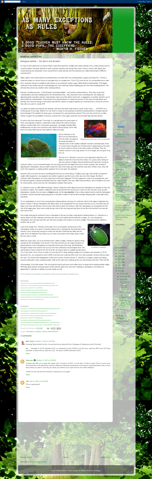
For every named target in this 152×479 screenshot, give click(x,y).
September (124, 276)
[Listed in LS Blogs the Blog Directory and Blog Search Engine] (124, 210)
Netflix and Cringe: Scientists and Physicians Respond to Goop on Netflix (124, 165)
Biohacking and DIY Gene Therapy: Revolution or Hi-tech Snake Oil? (123, 197)
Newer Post (25, 457)
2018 (120, 250)
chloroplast (30, 331)
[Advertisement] (65, 439)
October (123, 273)
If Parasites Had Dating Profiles (121, 181)
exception (38, 331)
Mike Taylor (30, 341)
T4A (27, 381)
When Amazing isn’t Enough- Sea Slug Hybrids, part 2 (125, 294)
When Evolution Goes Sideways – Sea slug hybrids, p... (124, 285)
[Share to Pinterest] (60, 328)
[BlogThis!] (54, 328)
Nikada (83, 470)
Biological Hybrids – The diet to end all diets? (125, 303)
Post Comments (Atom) (38, 462)
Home (66, 457)
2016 (120, 256)
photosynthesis (53, 331)
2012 (120, 268)
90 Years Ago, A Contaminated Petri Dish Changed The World (122, 174)
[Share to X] (56, 328)
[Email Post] (47, 328)
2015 (120, 259)
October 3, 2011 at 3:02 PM (45, 341)
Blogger (98, 470)
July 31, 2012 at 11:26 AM (38, 381)
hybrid (44, 331)
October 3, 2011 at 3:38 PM (46, 360)
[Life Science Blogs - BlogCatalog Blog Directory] (124, 219)
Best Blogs (118, 129)
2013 (120, 265)
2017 (120, 253)
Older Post (105, 457)
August (122, 279)
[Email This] (52, 328)
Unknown (29, 360)
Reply (28, 353)
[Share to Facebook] (58, 328)
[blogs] (120, 127)
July (121, 309)
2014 (120, 262)
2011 (120, 271)
